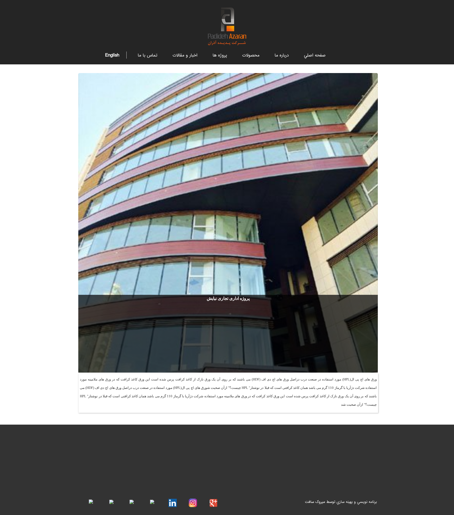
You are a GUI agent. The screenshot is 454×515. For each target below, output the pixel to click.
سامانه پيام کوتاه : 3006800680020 (250, 480)
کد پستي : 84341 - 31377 (259, 458)
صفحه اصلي (315, 55)
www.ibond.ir (127, 446)
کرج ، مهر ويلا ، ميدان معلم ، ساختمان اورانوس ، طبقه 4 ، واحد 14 (226, 446)
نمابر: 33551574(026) (207, 469)
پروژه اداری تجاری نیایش (228, 298)
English (112, 55)
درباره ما (282, 55)
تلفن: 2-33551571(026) (260, 469)
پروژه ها (220, 55)
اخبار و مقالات (185, 55)
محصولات (250, 55)
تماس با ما (147, 55)
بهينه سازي (344, 502)
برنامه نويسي (367, 502)
